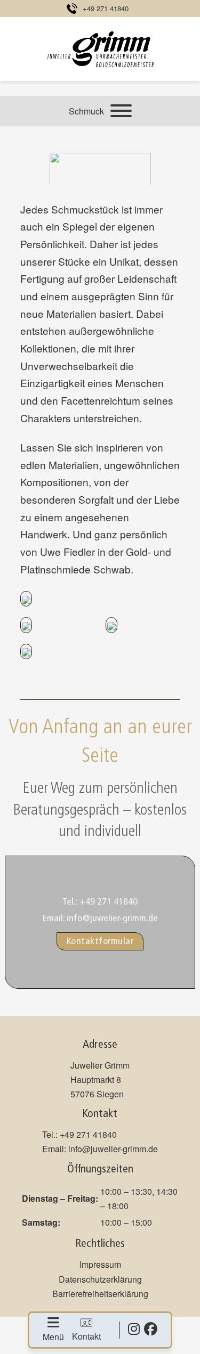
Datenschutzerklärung (100, 1279)
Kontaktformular (100, 941)
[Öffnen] (121, 110)
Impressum (100, 1264)
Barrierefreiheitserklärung (100, 1293)
